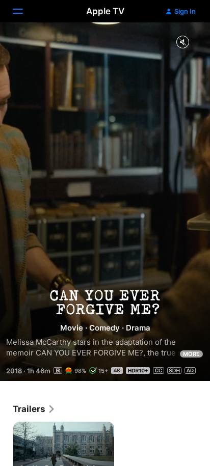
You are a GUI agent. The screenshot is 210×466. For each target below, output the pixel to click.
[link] (34, 409)
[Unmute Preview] (182, 42)
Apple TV (105, 11)
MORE (191, 354)
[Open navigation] (24, 11)
